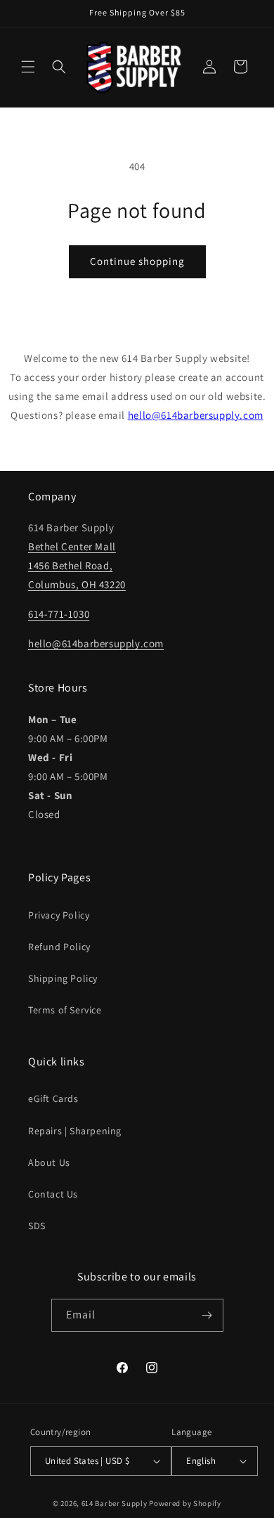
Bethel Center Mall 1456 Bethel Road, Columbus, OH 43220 (77, 565)
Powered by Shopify (185, 1503)
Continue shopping (137, 261)
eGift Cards (53, 1098)
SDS (37, 1225)
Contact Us (53, 1194)
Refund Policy (59, 946)
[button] (28, 66)
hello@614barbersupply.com (195, 415)
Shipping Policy (63, 978)
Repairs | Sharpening (75, 1130)
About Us (49, 1162)
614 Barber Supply (114, 1503)
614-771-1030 (58, 614)
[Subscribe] (207, 1315)
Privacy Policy (58, 915)
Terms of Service (65, 1010)
